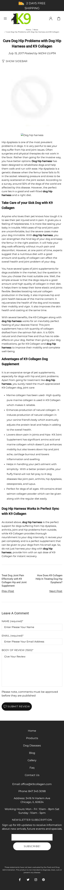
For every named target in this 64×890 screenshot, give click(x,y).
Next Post (55, 591)
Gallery (32, 760)
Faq (32, 767)
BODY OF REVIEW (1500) (17, 650)
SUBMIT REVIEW (19, 706)
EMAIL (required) (12, 635)
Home (28, 30)
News (35, 30)
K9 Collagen (21, 18)
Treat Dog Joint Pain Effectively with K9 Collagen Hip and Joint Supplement (14, 580)
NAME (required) (12, 621)
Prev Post (8, 591)
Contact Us (32, 775)
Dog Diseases (32, 745)
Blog (32, 752)
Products (32, 738)
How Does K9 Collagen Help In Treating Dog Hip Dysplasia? (49, 579)
